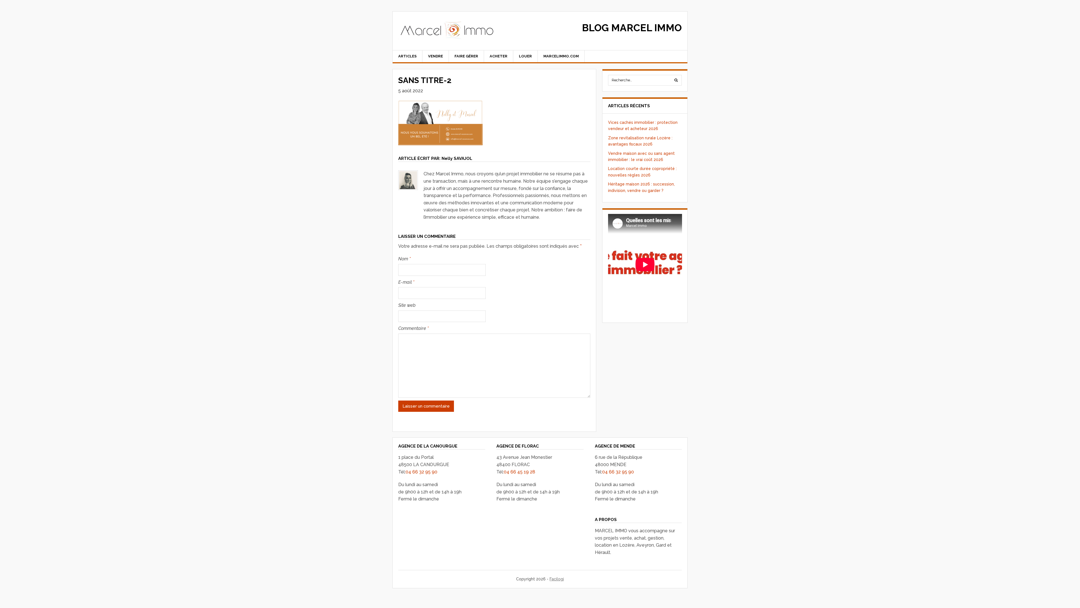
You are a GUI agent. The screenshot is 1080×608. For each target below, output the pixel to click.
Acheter (498, 56)
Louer (525, 56)
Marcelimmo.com (561, 56)
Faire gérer (466, 56)
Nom (404, 258)
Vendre (435, 56)
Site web (407, 305)
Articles (407, 56)
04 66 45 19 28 (519, 472)
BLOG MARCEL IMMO (632, 27)
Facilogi (557, 579)
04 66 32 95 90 (421, 472)
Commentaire (413, 328)
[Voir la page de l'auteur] (408, 180)
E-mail (406, 282)
